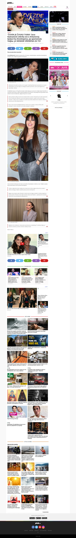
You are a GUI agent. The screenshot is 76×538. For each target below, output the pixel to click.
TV (38, 6)
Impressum (36, 530)
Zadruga (19, 6)
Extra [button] (51, 6)
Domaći (9, 32)
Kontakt (26, 530)
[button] (8, 274)
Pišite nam (50, 530)
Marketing (31, 530)
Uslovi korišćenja (43, 530)
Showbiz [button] (25, 6)
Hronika (30, 6)
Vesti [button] (15, 6)
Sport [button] (42, 6)
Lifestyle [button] (46, 6)
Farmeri (34, 6)
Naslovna (10, 6)
